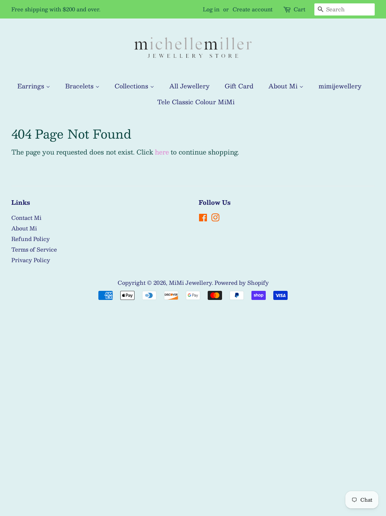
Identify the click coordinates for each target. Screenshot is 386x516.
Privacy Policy (30, 259)
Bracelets (80, 86)
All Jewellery (189, 86)
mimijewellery (340, 86)
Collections (132, 86)
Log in (211, 9)
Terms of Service (34, 249)
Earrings (31, 86)
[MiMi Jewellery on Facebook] (203, 218)
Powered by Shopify (241, 282)
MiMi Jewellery (190, 282)
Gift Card (239, 86)
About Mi (283, 86)
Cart (299, 9)
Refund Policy (30, 238)
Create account (253, 9)
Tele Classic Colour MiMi (195, 102)
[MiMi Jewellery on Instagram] (215, 218)
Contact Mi (26, 217)
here (162, 152)
